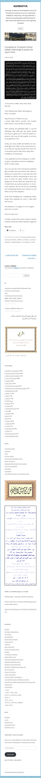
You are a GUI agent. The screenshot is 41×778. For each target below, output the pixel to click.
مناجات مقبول (9, 705)
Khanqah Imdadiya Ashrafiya (14, 659)
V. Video (7, 431)
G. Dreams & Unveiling (12, 386)
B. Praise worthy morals (28, 237)
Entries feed (8, 722)
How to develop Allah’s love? (14, 459)
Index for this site (11, 255)
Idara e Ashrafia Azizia (12, 649)
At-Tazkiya (8, 634)
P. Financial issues (10, 408)
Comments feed (10, 725)
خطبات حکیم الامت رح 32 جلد (13, 695)
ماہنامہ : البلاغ (9, 700)
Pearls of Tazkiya (10, 672)
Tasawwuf (8, 471)
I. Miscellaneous (10, 391)
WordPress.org (9, 727)
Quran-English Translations (13, 677)
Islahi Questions (10, 461)
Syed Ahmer (8, 687)
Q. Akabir (7, 414)
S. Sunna (32, 239)
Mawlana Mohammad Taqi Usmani (16, 464)
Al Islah (7, 629)
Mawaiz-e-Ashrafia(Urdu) (13, 665)
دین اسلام (7, 697)
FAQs (6, 454)
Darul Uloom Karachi (11, 639)
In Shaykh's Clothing (11, 654)
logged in (17, 268)
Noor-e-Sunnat (9, 670)
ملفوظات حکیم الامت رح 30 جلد (14, 702)
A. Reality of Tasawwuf (12, 371)
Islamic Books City (10, 657)
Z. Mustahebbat (16, 242)
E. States (7, 381)
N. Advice (25, 239)
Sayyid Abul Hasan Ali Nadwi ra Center (17, 680)
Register (7, 717)
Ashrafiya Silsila (10, 449)
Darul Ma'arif (9, 637)
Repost (7, 416)
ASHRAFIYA (20, 6)
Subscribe (10, 754)
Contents (7, 451)
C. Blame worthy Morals (12, 376)
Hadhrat (7, 644)
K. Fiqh (7, 396)
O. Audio (7, 406)
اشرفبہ (7, 690)
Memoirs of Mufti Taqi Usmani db (15, 667)
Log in (6, 720)
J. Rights (19, 239)
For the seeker (9, 456)
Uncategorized (9, 429)
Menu (20, 28)
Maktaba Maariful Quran (12, 662)
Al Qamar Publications (12, 632)
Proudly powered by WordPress (14, 772)
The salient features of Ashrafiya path (17, 474)
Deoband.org (9, 642)
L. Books (7, 398)
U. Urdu (7, 426)
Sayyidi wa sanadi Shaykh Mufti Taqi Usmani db (20, 682)
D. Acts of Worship (10, 239)
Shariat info (8, 685)
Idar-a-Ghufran (9, 647)
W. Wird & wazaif (10, 434)
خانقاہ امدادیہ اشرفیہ (11, 692)
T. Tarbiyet (8, 424)
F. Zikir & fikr (8, 383)
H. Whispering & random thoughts (15, 388)
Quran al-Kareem (10, 675)
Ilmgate (7, 652)
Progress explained (11, 466)
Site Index (8, 469)
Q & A (6, 411)
